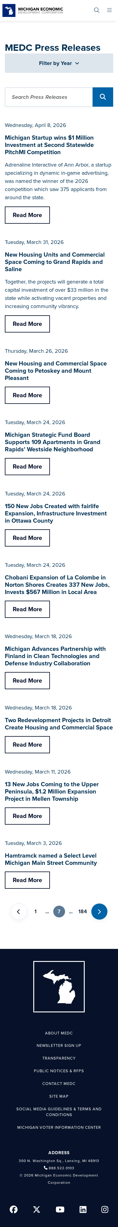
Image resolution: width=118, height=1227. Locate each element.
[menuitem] (96, 10)
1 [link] (35, 911)
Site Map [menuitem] (59, 1096)
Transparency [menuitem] (59, 1058)
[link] (32, 10)
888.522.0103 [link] (61, 1168)
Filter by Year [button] (56, 63)
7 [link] (59, 911)
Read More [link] (27, 215)
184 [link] (82, 911)
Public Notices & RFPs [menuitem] (59, 1071)
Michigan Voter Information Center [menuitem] (59, 1127)
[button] (103, 97)
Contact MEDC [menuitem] (59, 1083)
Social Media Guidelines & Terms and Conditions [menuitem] (59, 1112)
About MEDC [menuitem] (59, 1033)
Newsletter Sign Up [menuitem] (59, 1045)
